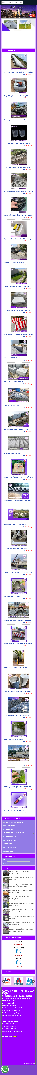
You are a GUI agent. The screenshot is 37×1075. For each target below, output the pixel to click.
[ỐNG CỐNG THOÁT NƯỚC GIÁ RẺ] (18, 522)
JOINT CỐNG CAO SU (10, 844)
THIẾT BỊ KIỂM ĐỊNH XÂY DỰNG (14, 833)
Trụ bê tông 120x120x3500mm (14, 262)
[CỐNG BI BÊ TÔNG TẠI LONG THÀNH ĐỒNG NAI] (18, 618)
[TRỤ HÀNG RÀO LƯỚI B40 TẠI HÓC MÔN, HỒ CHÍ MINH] (18, 713)
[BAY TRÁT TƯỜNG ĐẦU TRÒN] (18, 808)
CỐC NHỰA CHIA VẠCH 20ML (13, 739)
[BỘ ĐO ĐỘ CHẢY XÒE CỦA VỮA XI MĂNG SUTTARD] (18, 475)
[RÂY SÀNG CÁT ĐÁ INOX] (18, 594)
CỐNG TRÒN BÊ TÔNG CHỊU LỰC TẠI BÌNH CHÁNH (18, 501)
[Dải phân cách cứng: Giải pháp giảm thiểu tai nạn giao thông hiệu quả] (18, 332)
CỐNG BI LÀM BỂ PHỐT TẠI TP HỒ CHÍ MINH (18, 691)
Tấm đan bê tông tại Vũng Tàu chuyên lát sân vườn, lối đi (18, 286)
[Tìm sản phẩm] (21, 2)
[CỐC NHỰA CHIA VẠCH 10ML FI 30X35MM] (18, 784)
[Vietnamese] (33, 16)
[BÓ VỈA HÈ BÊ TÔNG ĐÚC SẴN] (18, 379)
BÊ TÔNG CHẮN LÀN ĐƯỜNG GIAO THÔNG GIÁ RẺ (18, 644)
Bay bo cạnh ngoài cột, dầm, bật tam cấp (17, 239)
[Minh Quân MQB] (18, 33)
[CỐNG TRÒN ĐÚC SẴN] (18, 403)
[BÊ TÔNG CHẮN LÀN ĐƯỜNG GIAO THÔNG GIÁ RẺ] (18, 641)
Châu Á (33, 1063)
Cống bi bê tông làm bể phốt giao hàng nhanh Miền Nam (18, 167)
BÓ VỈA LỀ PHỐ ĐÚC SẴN (12, 358)
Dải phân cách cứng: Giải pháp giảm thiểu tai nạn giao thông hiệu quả (18, 334)
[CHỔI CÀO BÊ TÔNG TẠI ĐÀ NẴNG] (18, 665)
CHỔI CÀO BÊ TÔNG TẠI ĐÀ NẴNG (15, 667)
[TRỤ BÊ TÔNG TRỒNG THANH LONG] (18, 761)
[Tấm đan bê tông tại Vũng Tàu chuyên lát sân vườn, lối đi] (18, 284)
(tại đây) (15, 1036)
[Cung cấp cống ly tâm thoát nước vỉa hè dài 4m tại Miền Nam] (18, 70)
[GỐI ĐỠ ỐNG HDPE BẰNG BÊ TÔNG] (18, 546)
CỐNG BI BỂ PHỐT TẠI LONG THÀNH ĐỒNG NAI (18, 572)
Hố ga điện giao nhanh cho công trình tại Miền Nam (18, 96)
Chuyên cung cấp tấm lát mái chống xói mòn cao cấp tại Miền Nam (18, 310)
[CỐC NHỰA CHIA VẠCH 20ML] (18, 737)
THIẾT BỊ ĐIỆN (8, 829)
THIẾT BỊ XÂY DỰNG (10, 836)
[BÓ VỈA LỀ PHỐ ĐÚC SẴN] (18, 355)
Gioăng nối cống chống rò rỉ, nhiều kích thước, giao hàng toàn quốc (18, 215)
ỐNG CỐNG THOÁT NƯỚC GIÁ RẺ (15, 525)
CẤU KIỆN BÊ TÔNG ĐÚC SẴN (13, 822)
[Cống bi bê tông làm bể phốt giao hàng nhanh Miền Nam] (18, 165)
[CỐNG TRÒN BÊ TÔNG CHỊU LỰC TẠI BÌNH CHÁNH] (18, 498)
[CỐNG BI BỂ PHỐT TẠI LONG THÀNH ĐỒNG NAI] (18, 570)
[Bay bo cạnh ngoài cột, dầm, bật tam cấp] (18, 236)
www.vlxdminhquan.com (15, 1015)
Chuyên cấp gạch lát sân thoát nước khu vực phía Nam (18, 191)
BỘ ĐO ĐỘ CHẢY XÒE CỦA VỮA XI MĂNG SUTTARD (18, 477)
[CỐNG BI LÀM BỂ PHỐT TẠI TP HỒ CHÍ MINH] (18, 689)
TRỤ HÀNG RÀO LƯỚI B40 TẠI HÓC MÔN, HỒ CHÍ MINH (18, 715)
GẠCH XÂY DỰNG (9, 825)
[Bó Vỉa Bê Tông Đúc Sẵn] (18, 451)
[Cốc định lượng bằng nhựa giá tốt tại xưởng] (18, 141)
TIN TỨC (6, 863)
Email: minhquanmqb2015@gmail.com (14, 1013)
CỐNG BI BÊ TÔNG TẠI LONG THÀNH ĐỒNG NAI (18, 620)
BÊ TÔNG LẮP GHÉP (10, 847)
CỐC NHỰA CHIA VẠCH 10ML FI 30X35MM (18, 787)
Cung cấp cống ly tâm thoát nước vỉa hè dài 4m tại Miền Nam (18, 72)
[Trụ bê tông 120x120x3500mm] (18, 260)
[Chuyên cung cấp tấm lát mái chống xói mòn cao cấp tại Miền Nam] (18, 308)
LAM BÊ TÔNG (8, 851)
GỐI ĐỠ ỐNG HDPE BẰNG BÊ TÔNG (16, 548)
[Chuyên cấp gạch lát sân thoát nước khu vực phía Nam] (18, 189)
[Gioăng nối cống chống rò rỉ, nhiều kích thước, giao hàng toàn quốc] (18, 213)
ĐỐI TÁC (6, 859)
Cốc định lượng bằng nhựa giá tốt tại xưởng (18, 143)
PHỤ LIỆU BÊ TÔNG (10, 840)
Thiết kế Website (27, 1063)
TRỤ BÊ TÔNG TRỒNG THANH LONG (16, 763)
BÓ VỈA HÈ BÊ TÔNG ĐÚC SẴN (14, 382)
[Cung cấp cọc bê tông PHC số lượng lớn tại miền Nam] (18, 117)
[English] (30, 16)
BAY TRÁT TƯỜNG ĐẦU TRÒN (14, 810)
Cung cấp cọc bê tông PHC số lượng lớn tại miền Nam (18, 120)
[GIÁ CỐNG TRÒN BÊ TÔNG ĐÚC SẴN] (18, 427)
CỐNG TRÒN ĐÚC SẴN (11, 405)
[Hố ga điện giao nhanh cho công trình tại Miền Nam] (18, 93)
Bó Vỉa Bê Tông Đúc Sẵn (12, 453)
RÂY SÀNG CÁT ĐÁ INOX (12, 596)
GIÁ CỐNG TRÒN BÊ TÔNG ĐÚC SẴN (16, 429)
